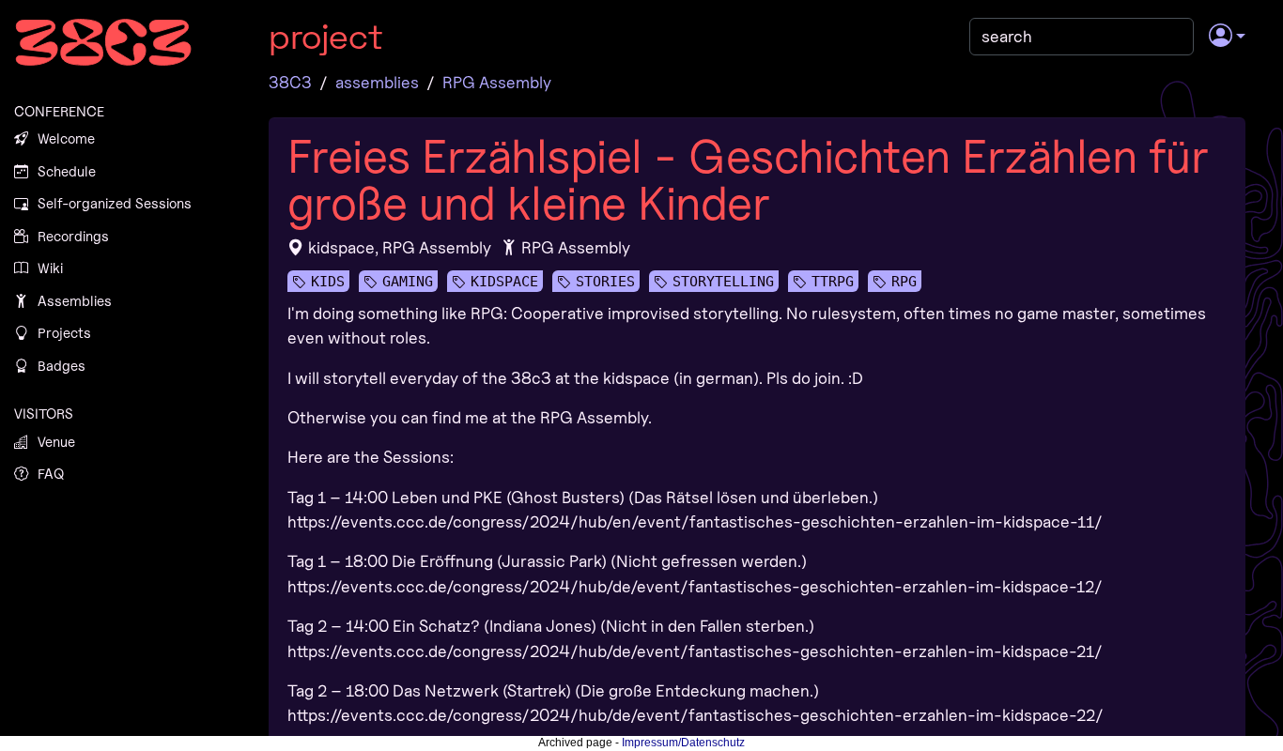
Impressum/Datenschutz (683, 742)
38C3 (290, 82)
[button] (1227, 36)
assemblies (377, 82)
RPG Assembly (496, 82)
